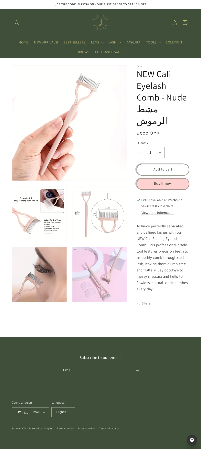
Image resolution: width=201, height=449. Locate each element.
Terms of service (109, 429)
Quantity (142, 143)
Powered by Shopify (40, 428)
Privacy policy (86, 429)
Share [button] (146, 303)
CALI (25, 428)
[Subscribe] (137, 370)
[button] (17, 22)
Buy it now (163, 184)
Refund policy (65, 429)
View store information (158, 213)
